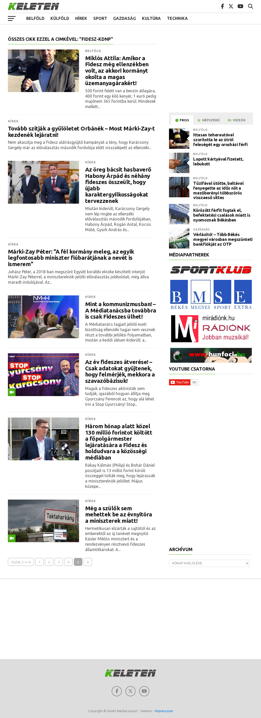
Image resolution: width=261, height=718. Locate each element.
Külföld (59, 18)
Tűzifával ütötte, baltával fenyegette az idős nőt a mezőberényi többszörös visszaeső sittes (218, 190)
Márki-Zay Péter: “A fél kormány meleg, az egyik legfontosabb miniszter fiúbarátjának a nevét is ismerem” (71, 258)
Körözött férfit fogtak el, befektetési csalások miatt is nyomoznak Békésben (221, 215)
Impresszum (164, 711)
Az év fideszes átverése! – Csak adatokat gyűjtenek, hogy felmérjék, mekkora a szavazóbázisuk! (120, 371)
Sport (100, 18)
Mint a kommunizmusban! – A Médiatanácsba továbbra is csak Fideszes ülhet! (120, 310)
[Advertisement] (212, 72)
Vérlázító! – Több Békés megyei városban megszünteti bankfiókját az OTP (223, 239)
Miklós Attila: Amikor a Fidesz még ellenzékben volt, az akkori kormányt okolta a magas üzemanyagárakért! (117, 70)
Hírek (81, 18)
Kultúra (151, 18)
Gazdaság (124, 18)
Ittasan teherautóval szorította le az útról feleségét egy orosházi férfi (220, 139)
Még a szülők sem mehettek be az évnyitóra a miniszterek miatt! (118, 514)
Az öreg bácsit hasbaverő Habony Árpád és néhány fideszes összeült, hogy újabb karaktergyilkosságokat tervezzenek (118, 185)
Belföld (35, 18)
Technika (177, 18)
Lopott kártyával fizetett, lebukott (218, 161)
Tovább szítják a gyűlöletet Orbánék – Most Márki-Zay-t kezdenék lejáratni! (81, 131)
